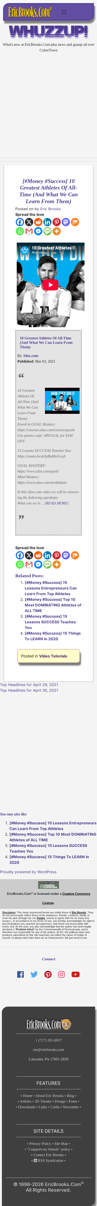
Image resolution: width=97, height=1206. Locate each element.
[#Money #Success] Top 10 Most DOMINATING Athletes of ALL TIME (53, 605)
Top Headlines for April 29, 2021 (29, 684)
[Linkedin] (47, 222)
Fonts (73, 1101)
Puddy (41, 918)
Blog (70, 1096)
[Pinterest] (57, 222)
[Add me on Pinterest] (48, 974)
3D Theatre (43, 1101)
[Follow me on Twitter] (34, 974)
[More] (57, 231)
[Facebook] (20, 222)
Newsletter (71, 1107)
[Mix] (75, 222)
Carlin (55, 1107)
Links (43, 1107)
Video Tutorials (53, 656)
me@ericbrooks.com (48, 1050)
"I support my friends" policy (48, 1149)
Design (60, 1101)
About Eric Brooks (49, 1096)
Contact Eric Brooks (48, 1155)
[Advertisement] (48, 105)
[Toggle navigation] (64, 11)
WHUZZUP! (48, 32)
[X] (29, 222)
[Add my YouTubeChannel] (75, 974)
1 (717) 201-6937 (49, 1040)
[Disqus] (48, 751)
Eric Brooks (50, 208)
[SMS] (47, 231)
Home (27, 1096)
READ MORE (56, 503)
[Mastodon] (66, 222)
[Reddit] (38, 222)
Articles (25, 1101)
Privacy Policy (40, 1144)
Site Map (61, 1144)
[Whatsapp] (20, 231)
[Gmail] (29, 231)
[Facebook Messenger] (38, 231)
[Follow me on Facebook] (20, 974)
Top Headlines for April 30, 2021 (29, 690)
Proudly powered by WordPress (28, 871)
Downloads (26, 1107)
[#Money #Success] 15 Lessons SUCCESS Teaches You (50, 622)
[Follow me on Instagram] (61, 974)
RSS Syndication (50, 1161)
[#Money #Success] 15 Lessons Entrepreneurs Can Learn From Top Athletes (51, 588)
